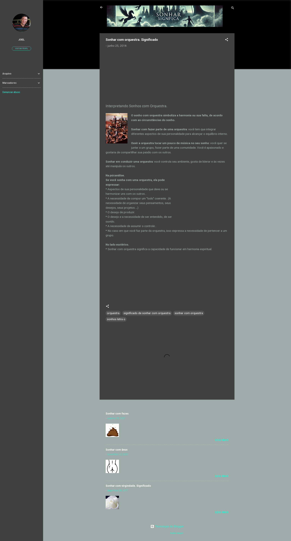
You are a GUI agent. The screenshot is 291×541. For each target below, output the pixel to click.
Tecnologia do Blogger (169, 526)
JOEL (21, 39)
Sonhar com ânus (116, 449)
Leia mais (221, 440)
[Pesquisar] (232, 8)
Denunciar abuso (11, 92)
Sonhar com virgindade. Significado (128, 485)
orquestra (113, 313)
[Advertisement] (167, 78)
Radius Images (176, 533)
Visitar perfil (21, 48)
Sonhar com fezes (117, 413)
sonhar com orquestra (189, 313)
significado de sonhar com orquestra (147, 313)
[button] (226, 40)
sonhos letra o (116, 319)
